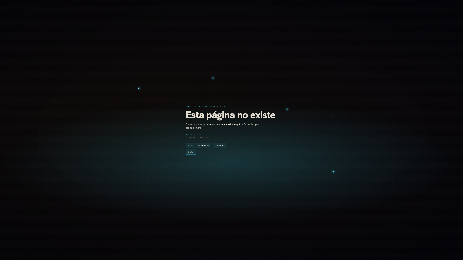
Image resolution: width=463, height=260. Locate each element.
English (191, 152)
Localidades (203, 145)
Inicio (190, 145)
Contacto (219, 145)
